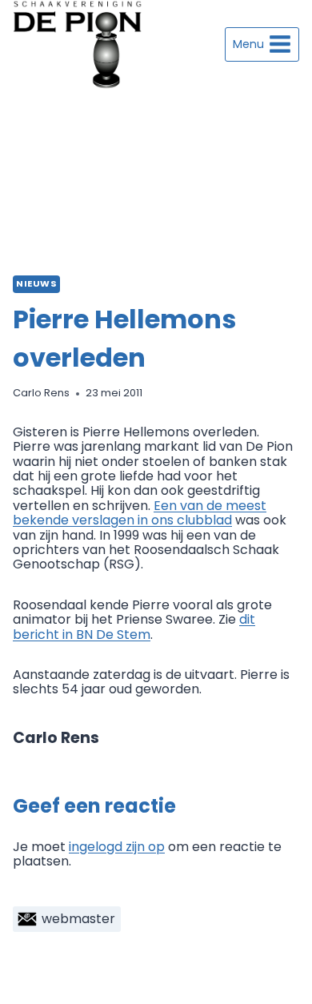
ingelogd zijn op (117, 846)
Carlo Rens (41, 393)
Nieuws (36, 283)
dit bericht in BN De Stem (134, 626)
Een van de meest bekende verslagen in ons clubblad (139, 512)
